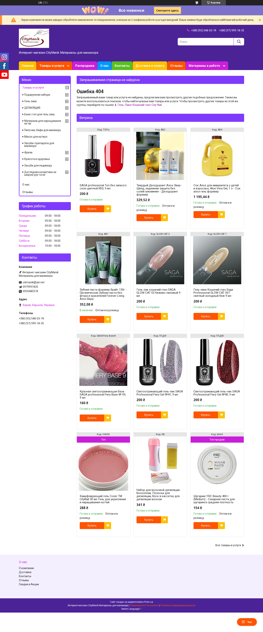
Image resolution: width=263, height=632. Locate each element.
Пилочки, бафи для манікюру (42, 130)
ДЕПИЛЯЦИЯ (32, 107)
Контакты (122, 66)
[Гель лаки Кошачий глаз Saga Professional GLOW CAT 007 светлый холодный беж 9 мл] (217, 260)
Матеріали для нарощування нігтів (42, 122)
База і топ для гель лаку (39, 114)
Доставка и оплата (150, 66)
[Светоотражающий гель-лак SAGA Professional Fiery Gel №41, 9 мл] (160, 362)
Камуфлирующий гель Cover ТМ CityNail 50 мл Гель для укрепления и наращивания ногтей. (103, 499)
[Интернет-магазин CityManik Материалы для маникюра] (34, 38)
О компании (26, 568)
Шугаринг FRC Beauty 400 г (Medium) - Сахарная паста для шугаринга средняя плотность (214, 499)
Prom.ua (148, 602)
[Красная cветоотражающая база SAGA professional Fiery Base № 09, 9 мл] (103, 362)
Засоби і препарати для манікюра (39, 144)
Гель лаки (30, 101)
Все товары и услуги (228, 545)
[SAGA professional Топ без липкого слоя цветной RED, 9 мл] (103, 156)
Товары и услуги (51, 66)
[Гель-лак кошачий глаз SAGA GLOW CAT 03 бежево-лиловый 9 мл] (160, 260)
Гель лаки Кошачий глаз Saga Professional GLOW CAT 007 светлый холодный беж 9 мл (213, 292)
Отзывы (176, 66)
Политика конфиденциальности (177, 605)
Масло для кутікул (35, 136)
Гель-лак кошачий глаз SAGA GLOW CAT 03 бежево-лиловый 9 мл (158, 292)
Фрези (28, 152)
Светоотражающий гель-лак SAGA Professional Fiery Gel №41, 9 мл (160, 393)
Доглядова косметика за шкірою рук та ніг (40, 173)
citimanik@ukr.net (33, 282)
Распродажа (84, 66)
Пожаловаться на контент (144, 605)
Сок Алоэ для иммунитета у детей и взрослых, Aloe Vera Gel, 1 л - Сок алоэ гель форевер (216, 188)
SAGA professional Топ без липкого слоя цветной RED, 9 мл (103, 187)
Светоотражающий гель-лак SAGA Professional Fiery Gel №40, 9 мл (216, 393)
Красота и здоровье (37, 159)
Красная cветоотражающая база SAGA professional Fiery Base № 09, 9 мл (103, 394)
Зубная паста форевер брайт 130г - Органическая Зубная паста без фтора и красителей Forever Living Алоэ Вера (103, 294)
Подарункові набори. (37, 94)
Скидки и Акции (29, 584)
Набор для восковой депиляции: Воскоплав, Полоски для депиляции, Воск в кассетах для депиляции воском (158, 494)
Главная (28, 66)
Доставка (25, 572)
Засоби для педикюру (38, 165)
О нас (104, 66)
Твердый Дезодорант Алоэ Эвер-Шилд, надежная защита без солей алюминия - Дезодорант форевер (159, 190)
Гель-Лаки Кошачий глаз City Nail (140, 105)
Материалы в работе (204, 66)
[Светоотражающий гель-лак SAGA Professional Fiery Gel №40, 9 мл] (217, 362)
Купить (92, 208)
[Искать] (239, 41)
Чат (249, 622)
